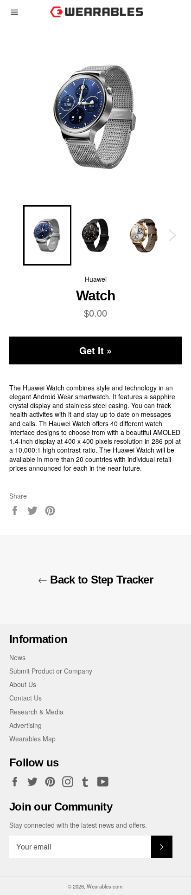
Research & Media (36, 711)
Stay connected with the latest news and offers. (78, 825)
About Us (22, 684)
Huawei (96, 279)
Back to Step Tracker (100, 579)
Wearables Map (32, 738)
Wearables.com (104, 886)
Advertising (25, 725)
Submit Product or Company (50, 670)
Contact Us (25, 697)
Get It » (95, 350)
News (17, 657)
